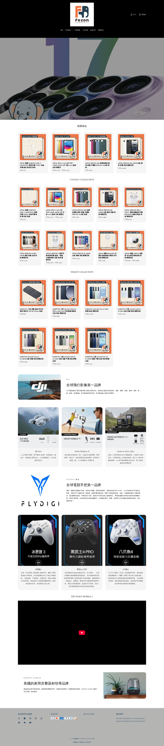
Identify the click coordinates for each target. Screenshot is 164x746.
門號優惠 (77, 30)
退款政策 (88, 742)
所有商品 (68, 30)
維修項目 (93, 30)
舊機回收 (101, 30)
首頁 (61, 30)
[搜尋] (97, 35)
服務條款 (75, 742)
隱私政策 (82, 742)
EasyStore (91, 738)
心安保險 (85, 30)
